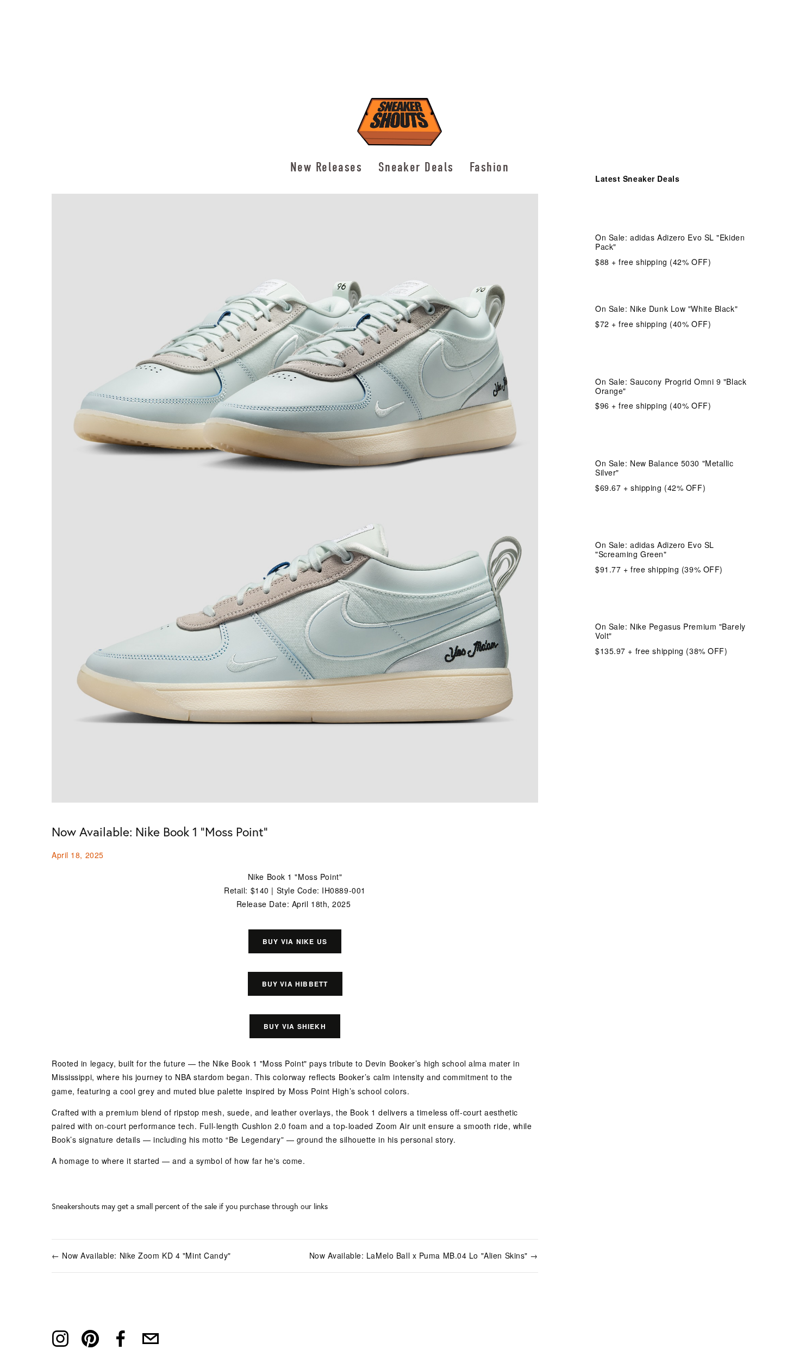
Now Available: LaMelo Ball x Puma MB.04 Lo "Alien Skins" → (423, 1255)
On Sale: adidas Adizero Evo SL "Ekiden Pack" (670, 242)
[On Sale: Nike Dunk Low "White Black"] (666, 291)
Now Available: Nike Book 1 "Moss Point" (160, 832)
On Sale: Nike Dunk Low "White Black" (666, 308)
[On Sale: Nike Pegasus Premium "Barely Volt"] (671, 603)
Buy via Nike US (295, 941)
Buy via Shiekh (295, 1026)
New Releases (326, 167)
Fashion (489, 167)
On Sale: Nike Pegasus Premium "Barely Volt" (670, 631)
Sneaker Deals (416, 167)
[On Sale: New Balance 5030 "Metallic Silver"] (671, 440)
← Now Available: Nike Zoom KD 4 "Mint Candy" (141, 1255)
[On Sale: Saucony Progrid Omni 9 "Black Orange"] (671, 358)
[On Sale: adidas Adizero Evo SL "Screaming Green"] (671, 521)
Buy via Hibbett (295, 984)
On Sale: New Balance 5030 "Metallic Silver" (664, 468)
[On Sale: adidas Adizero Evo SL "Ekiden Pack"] (671, 214)
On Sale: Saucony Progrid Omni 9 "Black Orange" (670, 386)
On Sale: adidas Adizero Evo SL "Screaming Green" (654, 549)
